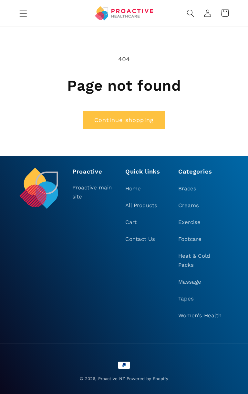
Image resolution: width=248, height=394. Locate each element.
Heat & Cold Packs (194, 260)
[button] (23, 13)
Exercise (189, 222)
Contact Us (140, 239)
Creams (188, 205)
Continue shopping (124, 120)
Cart (131, 222)
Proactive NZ (111, 378)
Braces (187, 188)
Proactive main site (92, 192)
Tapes (186, 298)
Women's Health (200, 315)
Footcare (190, 239)
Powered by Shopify (147, 378)
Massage (189, 281)
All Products (141, 205)
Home (133, 188)
